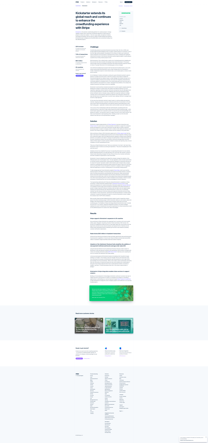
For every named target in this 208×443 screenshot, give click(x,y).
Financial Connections (94, 392)
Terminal (91, 411)
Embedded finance (108, 383)
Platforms (107, 392)
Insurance (106, 402)
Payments (92, 402)
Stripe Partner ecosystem (110, 417)
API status (107, 426)
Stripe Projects (107, 430)
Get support (121, 406)
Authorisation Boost (94, 378)
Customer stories (122, 377)
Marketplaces (107, 389)
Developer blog (108, 432)
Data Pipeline (92, 389)
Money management (109, 390)
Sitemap (121, 389)
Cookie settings (122, 390)
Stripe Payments (112, 124)
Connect (91, 386)
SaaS (106, 393)
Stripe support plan (121, 133)
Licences (121, 387)
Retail (106, 410)
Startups (106, 377)
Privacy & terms (122, 383)
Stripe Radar (117, 170)
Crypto (91, 387)
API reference (122, 355)
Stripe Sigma (92, 408)
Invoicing (92, 395)
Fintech (106, 398)
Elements (92, 390)
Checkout (92, 383)
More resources (122, 392)
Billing (91, 380)
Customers (78, 5)
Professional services (109, 407)
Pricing (106, 1)
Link (91, 398)
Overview (121, 5)
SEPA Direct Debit (112, 251)
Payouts (91, 404)
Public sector (107, 408)
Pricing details (108, 355)
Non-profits (107, 405)
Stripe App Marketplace (109, 416)
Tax (91, 410)
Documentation (108, 423)
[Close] (206, 437)
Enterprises (107, 375)
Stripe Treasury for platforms (124, 279)
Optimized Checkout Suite (118, 183)
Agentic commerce (108, 378)
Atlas (91, 377)
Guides (120, 375)
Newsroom (121, 399)
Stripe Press (121, 400)
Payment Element (126, 185)
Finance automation (108, 384)
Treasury (92, 413)
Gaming (106, 399)
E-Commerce (107, 381)
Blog (120, 378)
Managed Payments (94, 399)
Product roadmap (122, 396)
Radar (91, 405)
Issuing (91, 396)
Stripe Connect (93, 125)
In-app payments (108, 387)
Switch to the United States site (186, 440)
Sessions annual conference (124, 381)
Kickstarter (78, 32)
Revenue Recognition (94, 407)
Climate (91, 384)
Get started (78, 358)
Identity (91, 393)
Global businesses (108, 386)
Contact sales (128, 2)
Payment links (92, 401)
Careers (120, 397)
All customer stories (128, 5)
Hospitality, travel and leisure (110, 401)
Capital (91, 381)
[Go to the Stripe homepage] (77, 374)
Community (121, 380)
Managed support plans (123, 408)
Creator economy (108, 396)
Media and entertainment (109, 404)
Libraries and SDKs (108, 429)
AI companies (107, 395)
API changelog (107, 427)
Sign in (121, 2)
